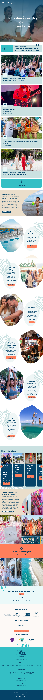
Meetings (20, 683)
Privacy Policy (22, 696)
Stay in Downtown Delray (31, 246)
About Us (21, 678)
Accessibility (15, 696)
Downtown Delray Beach (23, 693)
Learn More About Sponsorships (21, 631)
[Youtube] (21, 600)
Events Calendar (21, 681)
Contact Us (20, 685)
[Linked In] (29, 600)
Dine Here (32, 322)
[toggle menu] (41, 2)
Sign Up (21, 594)
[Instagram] (19, 600)
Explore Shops (11, 284)
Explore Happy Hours (11, 358)
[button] (38, 45)
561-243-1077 (30, 672)
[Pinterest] (26, 600)
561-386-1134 (30, 673)
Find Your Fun (11, 436)
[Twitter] (16, 600)
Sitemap (29, 696)
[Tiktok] (24, 600)
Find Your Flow (32, 397)
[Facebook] (14, 600)
